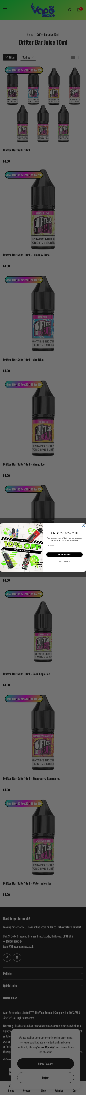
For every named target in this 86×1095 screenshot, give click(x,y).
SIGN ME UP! (64, 555)
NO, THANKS (64, 561)
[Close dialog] (83, 525)
